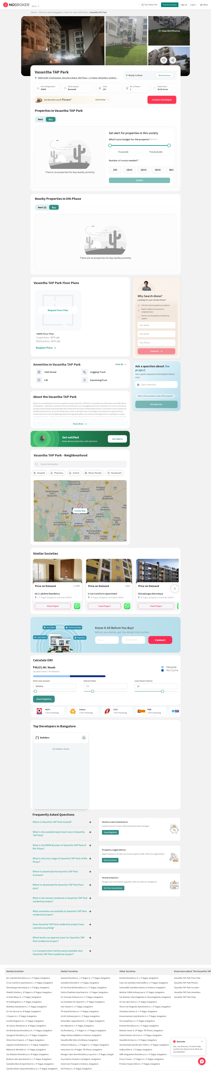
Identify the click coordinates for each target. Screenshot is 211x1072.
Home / (34, 12)
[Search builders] (84, 737)
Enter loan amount (41, 680)
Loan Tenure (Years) (143, 680)
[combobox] (83, 464)
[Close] (202, 1041)
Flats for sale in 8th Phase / (77, 12)
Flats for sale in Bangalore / (51, 12)
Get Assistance (110, 860)
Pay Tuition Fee (151, 4)
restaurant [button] (116, 473)
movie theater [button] (95, 473)
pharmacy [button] (58, 473)
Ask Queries (156, 404)
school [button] (76, 473)
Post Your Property (170, 5)
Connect (154, 351)
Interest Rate (90, 680)
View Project (53, 606)
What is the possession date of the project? (155, 396)
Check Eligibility (44, 699)
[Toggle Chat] (202, 1061)
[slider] (110, 145)
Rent (34, 6)
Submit (139, 180)
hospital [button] (41, 473)
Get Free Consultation (113, 888)
